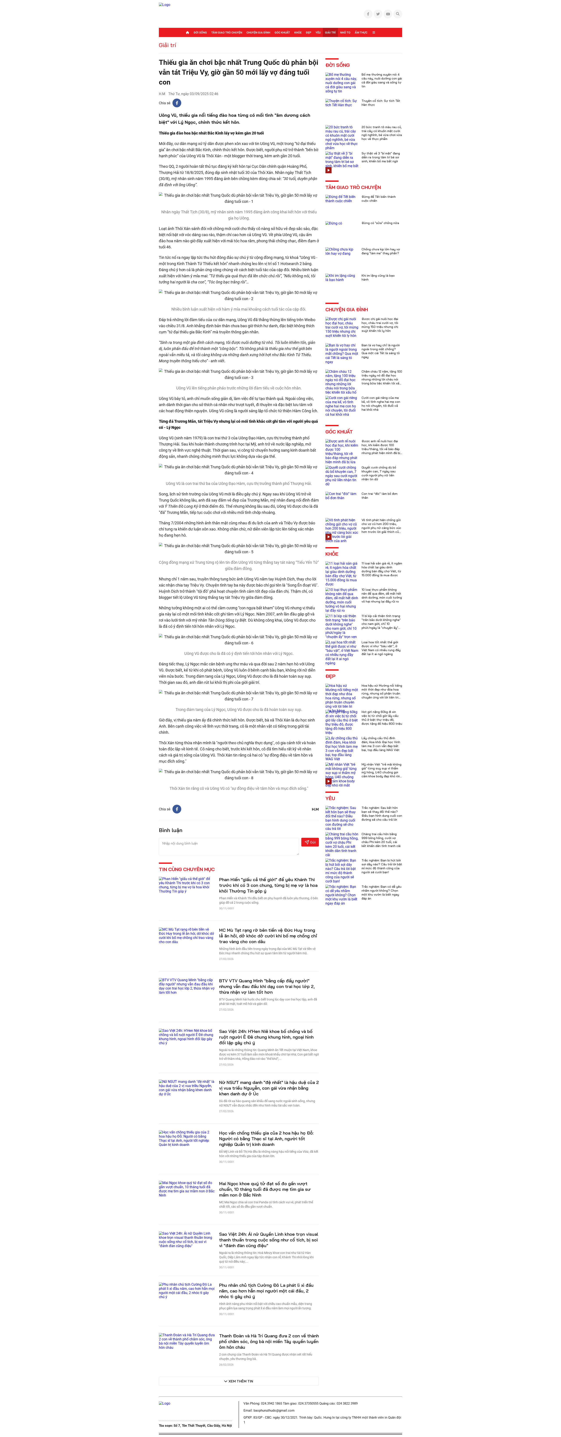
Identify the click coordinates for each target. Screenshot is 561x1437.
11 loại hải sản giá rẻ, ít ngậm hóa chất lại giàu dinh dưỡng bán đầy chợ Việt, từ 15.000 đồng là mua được (382, 569)
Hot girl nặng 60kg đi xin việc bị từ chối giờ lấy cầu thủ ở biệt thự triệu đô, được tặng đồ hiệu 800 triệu (382, 718)
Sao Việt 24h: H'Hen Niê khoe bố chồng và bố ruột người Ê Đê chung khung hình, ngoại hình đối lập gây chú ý (266, 1037)
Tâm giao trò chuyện (226, 32)
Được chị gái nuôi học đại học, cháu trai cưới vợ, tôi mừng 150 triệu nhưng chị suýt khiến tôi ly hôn (380, 325)
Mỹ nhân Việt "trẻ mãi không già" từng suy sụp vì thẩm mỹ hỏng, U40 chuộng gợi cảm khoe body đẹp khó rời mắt (381, 772)
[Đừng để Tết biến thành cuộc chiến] (341, 198)
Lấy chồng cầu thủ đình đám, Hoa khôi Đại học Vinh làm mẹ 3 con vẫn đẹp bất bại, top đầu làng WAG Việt (381, 744)
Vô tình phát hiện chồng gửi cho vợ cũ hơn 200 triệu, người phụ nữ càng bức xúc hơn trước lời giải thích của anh (381, 528)
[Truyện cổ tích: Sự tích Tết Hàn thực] (341, 103)
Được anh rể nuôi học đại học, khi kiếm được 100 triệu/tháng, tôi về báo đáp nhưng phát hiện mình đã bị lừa (381, 449)
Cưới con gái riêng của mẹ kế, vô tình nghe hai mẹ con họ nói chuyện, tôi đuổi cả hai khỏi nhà (381, 404)
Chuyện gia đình (258, 32)
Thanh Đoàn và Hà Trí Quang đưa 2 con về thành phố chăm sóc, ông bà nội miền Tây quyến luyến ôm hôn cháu (269, 1341)
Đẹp (308, 32)
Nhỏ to (345, 32)
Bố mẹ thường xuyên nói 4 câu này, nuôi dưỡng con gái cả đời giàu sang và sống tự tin (382, 80)
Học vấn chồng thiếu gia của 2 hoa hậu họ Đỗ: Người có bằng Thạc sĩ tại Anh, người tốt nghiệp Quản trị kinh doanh (266, 1138)
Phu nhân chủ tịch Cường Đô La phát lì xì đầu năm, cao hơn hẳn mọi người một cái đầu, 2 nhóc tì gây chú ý (266, 1290)
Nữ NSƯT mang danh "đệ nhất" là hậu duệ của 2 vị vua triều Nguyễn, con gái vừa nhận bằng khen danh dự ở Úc (269, 1088)
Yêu (318, 32)
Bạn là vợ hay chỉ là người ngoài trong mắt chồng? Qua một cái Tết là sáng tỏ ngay (381, 351)
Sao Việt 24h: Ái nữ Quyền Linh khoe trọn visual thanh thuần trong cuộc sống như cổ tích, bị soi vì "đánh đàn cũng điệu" (268, 1239)
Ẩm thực (361, 32)
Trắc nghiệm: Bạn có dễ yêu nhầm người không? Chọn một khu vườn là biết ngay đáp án (381, 892)
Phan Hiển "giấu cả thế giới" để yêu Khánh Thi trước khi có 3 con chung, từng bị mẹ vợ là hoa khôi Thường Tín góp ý (268, 885)
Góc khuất (282, 32)
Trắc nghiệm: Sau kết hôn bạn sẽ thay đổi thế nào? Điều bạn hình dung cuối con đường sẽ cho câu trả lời (382, 814)
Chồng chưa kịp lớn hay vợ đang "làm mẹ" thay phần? (381, 251)
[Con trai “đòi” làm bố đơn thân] (341, 495)
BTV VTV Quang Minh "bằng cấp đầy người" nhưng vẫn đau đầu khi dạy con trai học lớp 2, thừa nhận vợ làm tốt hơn (267, 986)
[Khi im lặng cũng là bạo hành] (341, 277)
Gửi (313, 842)
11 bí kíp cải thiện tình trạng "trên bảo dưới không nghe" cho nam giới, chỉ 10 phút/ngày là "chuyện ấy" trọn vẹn (381, 624)
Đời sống (200, 32)
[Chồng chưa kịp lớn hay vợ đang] (341, 251)
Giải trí (330, 32)
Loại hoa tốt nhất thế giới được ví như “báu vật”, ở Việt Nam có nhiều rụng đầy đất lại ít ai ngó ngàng (381, 648)
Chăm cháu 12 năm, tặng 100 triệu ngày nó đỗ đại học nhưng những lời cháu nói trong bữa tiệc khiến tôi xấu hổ (382, 379)
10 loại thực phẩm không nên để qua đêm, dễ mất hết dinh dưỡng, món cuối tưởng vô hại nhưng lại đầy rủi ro (382, 595)
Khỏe (298, 32)
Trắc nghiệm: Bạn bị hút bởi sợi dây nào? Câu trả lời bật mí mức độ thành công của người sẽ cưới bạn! (382, 866)
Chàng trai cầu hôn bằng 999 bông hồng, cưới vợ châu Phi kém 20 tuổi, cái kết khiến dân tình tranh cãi (381, 840)
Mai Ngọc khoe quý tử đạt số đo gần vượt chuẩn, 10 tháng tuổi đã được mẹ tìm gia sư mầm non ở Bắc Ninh (265, 1189)
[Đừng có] (333, 223)
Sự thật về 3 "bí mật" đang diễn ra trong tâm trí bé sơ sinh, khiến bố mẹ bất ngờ (381, 157)
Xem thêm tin (241, 1381)
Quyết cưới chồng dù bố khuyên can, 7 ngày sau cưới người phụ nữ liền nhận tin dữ (379, 473)
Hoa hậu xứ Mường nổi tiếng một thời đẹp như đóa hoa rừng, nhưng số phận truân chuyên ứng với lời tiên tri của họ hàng (382, 693)
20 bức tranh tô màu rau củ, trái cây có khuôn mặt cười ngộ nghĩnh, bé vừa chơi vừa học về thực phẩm (382, 133)
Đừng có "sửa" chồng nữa (380, 223)
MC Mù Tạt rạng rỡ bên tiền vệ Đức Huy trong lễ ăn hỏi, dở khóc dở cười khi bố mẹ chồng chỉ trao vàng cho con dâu (268, 935)
